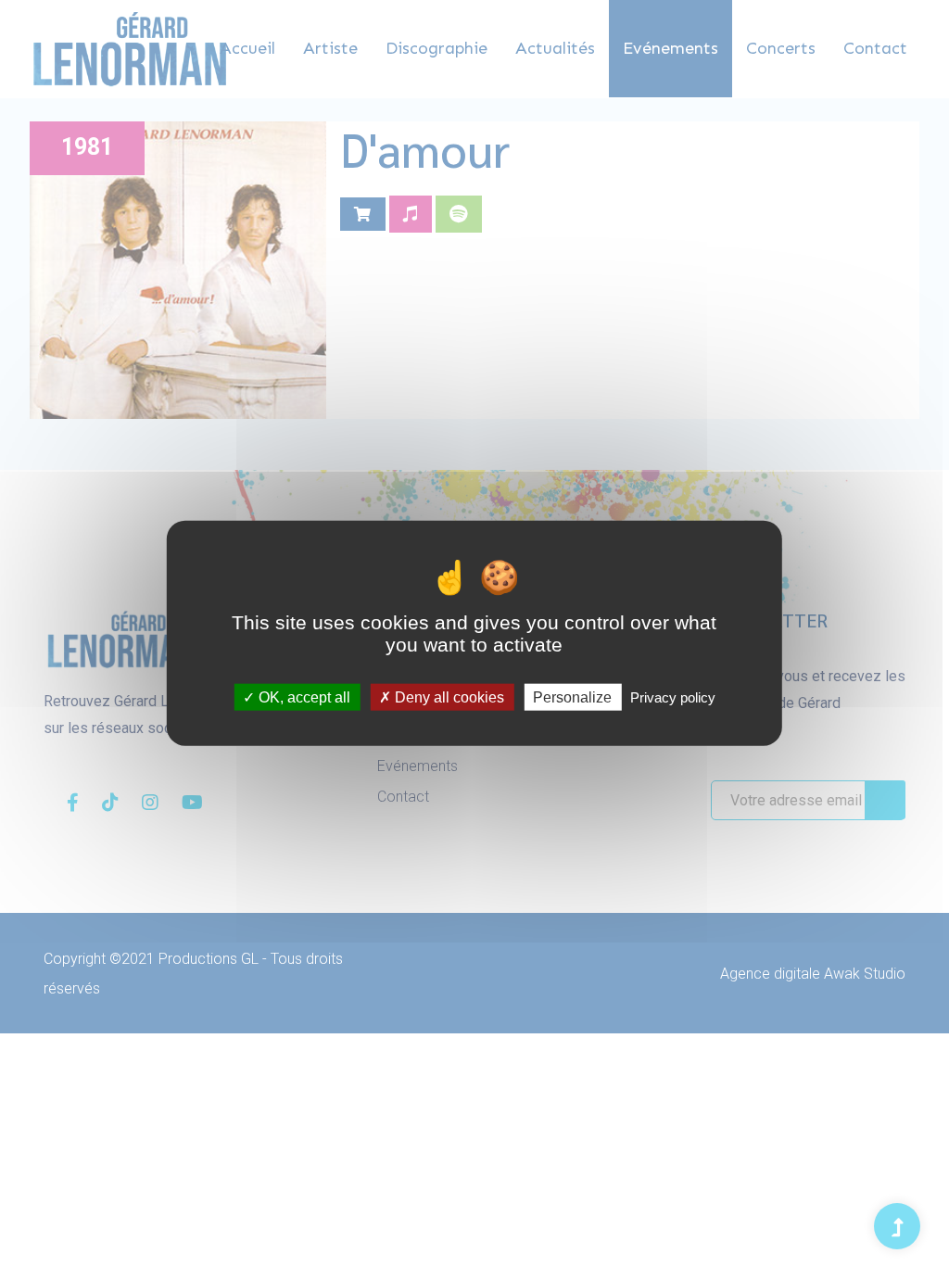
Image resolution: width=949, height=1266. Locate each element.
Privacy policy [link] (672, 696)
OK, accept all (302, 696)
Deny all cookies (447, 696)
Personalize (572, 696)
